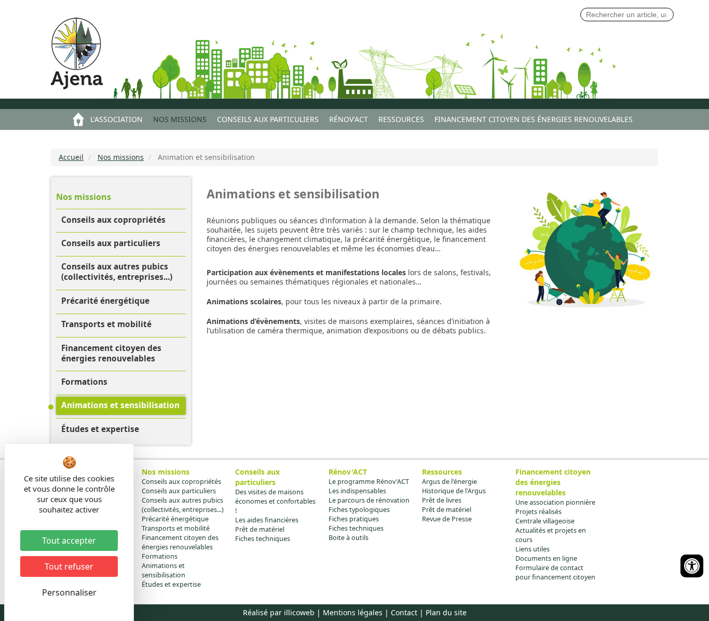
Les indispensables (357, 491)
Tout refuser (69, 566)
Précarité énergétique (105, 300)
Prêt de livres (441, 500)
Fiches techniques (262, 538)
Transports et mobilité (106, 324)
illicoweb (299, 612)
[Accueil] (83, 56)
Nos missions (180, 119)
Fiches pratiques (354, 519)
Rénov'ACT (348, 119)
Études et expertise (100, 429)
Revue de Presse (447, 519)
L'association (116, 119)
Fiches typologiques (359, 509)
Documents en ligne (546, 558)
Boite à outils (349, 537)
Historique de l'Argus (454, 491)
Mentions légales (353, 612)
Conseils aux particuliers (268, 119)
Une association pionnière (555, 502)
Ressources (401, 119)
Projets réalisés (538, 511)
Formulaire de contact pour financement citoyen (555, 572)
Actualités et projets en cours (550, 535)
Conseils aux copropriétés (113, 219)
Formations (84, 381)
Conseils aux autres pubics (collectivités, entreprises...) (116, 271)
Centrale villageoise (545, 521)
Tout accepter (69, 540)
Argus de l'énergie (449, 481)
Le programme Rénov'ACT (369, 481)
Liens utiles (532, 549)
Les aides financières (266, 520)
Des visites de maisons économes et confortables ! (275, 501)
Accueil (78, 119)
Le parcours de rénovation (369, 500)
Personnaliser (69, 592)
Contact (404, 612)
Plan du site (446, 612)
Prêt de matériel (259, 529)
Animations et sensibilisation (120, 405)
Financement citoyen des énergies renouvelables (533, 119)
